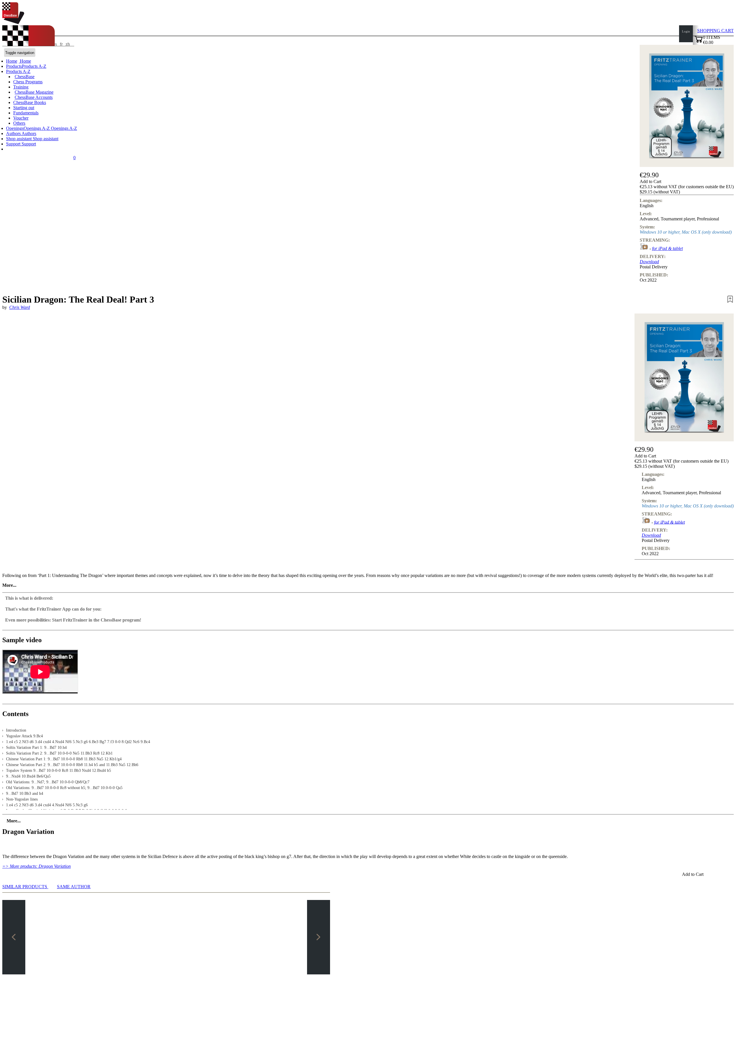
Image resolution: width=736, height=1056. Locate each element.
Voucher (20, 118)
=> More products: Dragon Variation (36, 866)
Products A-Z (18, 71)
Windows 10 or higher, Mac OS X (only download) (686, 232)
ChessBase (24, 76)
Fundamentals (26, 112)
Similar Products (25, 886)
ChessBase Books (29, 102)
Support (14, 143)
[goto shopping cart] (698, 41)
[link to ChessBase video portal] (644, 248)
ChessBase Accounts (34, 97)
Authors (14, 133)
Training (20, 86)
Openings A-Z (63, 128)
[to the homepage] (13, 22)
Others (19, 123)
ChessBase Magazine (34, 92)
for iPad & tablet (667, 248)
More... (9, 585)
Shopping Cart (715, 30)
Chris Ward (19, 307)
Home (25, 61)
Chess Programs (28, 81)
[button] (687, 181)
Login (686, 31)
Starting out (23, 107)
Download (649, 261)
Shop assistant (19, 138)
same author (74, 886)
